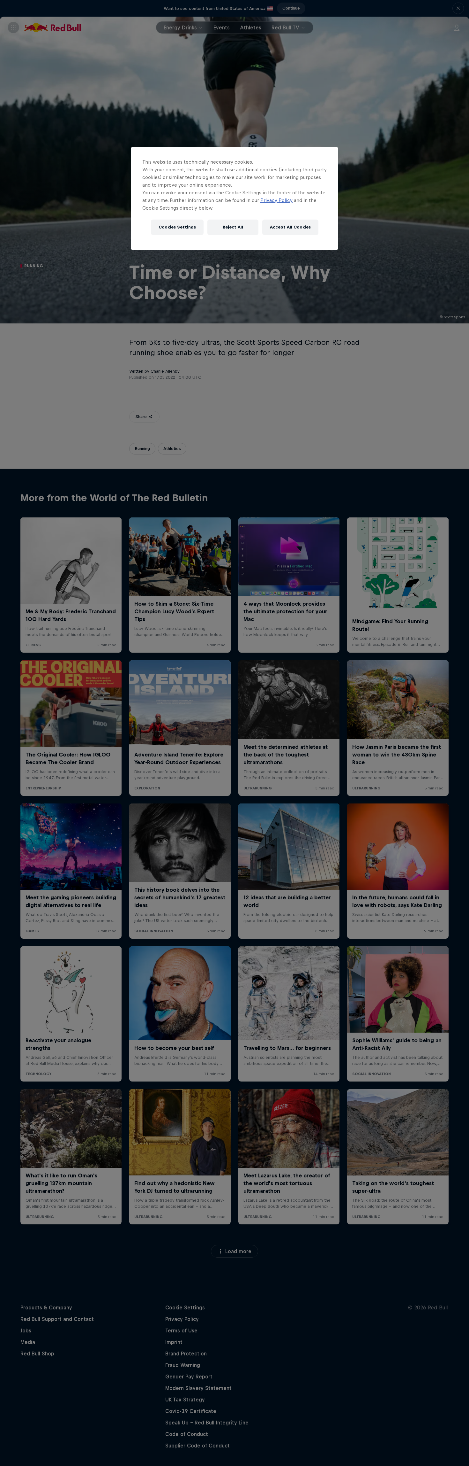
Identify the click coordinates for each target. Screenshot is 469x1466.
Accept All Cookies (290, 227)
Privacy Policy (276, 200)
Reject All (233, 227)
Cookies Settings (177, 227)
